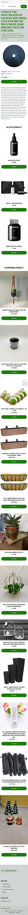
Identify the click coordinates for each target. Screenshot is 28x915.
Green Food (6, 884)
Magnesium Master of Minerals (14, 246)
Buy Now (14, 81)
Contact (10, 911)
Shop (23, 6)
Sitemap (18, 912)
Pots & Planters (17, 71)
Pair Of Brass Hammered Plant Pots (14, 552)
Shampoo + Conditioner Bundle (14, 203)
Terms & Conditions (18, 911)
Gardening (10, 71)
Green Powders (7, 887)
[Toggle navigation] (2, 6)
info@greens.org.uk (5, 1)
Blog (4, 892)
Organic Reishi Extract (14, 160)
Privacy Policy (11, 912)
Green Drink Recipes (8, 889)
